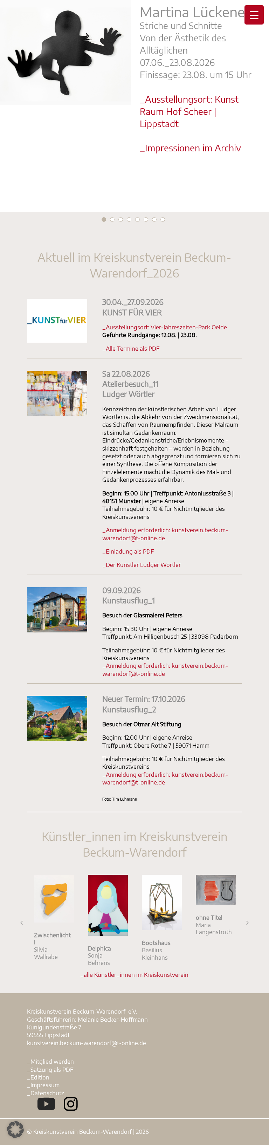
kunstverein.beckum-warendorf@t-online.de (86, 1043)
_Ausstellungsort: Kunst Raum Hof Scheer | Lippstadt (189, 111)
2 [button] (112, 219)
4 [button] (129, 219)
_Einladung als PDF (128, 551)
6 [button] (146, 219)
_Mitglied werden (50, 1061)
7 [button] (154, 219)
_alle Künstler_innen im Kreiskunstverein (134, 974)
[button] (15, 1129)
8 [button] (162, 219)
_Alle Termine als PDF (131, 348)
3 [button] (120, 219)
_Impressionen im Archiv (190, 147)
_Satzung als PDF (50, 1069)
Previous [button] (21, 922)
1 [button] (104, 219)
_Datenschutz (45, 1093)
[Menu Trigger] (254, 15)
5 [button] (137, 219)
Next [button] (247, 922)
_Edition (38, 1077)
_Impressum (43, 1085)
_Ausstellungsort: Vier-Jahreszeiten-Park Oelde (164, 327)
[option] (134, 82)
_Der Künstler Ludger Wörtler (141, 564)
